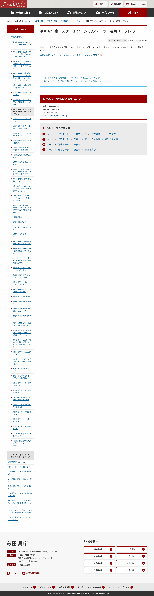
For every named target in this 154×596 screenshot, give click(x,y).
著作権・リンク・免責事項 (89, 587)
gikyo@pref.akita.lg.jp (59, 116)
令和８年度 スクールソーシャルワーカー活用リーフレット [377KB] (69, 55)
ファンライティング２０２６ (22, 120)
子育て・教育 (52, 21)
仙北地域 (130, 563)
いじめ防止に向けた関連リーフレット (20, 480)
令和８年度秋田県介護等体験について (22, 180)
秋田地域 (130, 556)
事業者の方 (108, 12)
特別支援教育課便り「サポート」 (22, 94)
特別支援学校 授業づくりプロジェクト (22, 283)
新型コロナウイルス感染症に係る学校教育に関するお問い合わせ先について (22, 343)
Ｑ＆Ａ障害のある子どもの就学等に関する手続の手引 (22, 102)
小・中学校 (76, 21)
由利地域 (98, 563)
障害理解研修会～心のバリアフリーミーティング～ (22, 44)
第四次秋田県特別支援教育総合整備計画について (22, 324)
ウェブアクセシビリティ (118, 587)
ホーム (27, 21)
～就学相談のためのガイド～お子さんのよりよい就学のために (22, 198)
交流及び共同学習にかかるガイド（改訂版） (22, 276)
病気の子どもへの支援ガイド (22, 370)
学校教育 (64, 21)
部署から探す (80, 12)
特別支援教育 (111, 139)
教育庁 (77, 144)
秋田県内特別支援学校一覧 (22, 235)
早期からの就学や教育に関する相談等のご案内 (22, 399)
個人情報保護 (64, 587)
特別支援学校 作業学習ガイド (22, 413)
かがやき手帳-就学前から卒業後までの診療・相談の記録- (22, 361)
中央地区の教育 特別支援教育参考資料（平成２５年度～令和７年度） (22, 171)
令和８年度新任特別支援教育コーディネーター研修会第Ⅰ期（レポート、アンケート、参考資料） (22, 76)
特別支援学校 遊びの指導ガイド (22, 391)
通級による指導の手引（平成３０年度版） (21, 377)
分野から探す (23, 12)
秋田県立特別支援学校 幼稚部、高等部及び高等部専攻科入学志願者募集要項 (22, 208)
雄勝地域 (130, 570)
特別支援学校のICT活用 (21, 297)
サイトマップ (26, 587)
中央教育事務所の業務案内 (22, 302)
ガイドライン (45, 587)
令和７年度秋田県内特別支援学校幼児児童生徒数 (22, 242)
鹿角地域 (98, 549)
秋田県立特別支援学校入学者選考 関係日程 (22, 149)
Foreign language (138, 4)
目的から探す (52, 12)
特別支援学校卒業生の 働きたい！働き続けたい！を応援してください (22, 332)
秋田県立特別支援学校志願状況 (22, 156)
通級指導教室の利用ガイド (22, 317)
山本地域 (98, 556)
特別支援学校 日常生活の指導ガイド (22, 384)
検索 (101, 4)
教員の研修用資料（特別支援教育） (22, 141)
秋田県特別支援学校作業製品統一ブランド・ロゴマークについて (22, 443)
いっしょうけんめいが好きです (22, 228)
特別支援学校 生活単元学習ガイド (22, 420)
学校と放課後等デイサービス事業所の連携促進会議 (22, 251)
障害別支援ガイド (19, 222)
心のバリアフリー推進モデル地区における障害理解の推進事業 (22, 260)
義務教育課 (90, 149)
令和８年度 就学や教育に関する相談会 (22, 86)
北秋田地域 (130, 549)
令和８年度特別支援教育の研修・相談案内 (22, 290)
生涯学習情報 (18, 217)
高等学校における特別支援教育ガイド (22, 435)
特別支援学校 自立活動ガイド (22, 353)
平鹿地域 (98, 570)
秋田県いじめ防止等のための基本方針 (22, 406)
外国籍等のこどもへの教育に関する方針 (22, 134)
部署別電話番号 (33, 573)
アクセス (15, 573)
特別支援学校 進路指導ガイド (22, 427)
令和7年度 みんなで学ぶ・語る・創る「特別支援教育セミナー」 (22, 188)
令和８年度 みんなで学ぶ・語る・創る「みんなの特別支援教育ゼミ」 (22, 54)
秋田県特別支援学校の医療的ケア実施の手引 (22, 127)
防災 (136, 12)
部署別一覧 (63, 144)
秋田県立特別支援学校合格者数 (22, 163)
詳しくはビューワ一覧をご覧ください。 (61, 81)
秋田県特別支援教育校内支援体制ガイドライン (22, 310)
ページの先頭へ (147, 591)
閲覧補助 (117, 4)
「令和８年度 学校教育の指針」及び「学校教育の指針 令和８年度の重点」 (22, 64)
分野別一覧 (38, 21)
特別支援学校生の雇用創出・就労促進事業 (22, 269)
